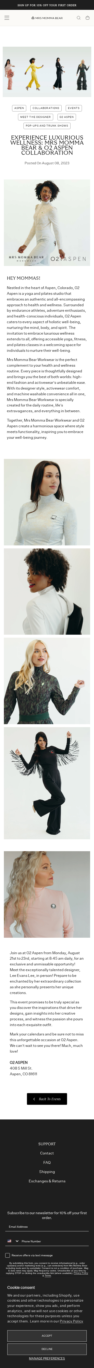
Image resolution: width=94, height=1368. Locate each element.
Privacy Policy (71, 1321)
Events (74, 108)
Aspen (19, 108)
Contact (47, 1153)
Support (47, 1144)
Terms (48, 1275)
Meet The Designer (35, 117)
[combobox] (12, 1241)
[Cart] (87, 18)
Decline (47, 1349)
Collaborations (46, 108)
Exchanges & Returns (47, 1181)
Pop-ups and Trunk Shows (47, 126)
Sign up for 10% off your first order (47, 5)
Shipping (47, 1172)
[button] (7, 18)
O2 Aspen (67, 117)
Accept (47, 1336)
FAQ (47, 1163)
